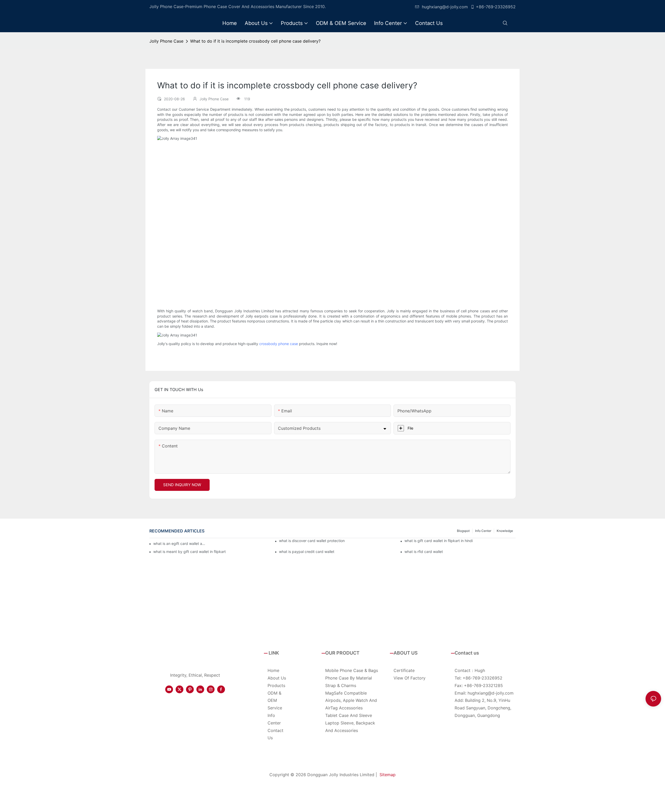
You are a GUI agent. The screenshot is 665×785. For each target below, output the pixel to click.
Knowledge (505, 531)
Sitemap (388, 774)
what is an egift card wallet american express (180, 543)
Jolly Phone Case (166, 41)
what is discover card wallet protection (312, 540)
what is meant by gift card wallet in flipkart (189, 551)
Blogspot (463, 531)
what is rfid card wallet (423, 551)
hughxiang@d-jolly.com (445, 6)
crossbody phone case (278, 343)
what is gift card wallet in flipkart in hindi (438, 540)
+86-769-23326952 (496, 6)
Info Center (483, 531)
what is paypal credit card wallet (306, 551)
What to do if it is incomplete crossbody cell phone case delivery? (255, 41)
